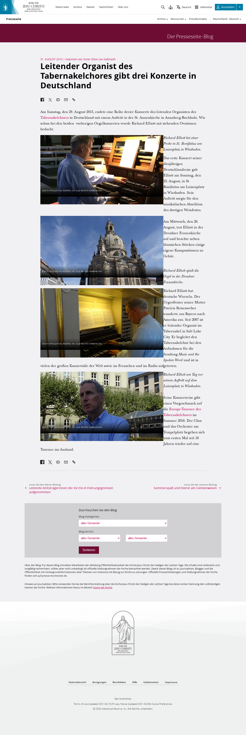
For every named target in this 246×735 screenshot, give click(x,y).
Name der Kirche (102, 587)
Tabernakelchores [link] (54, 117)
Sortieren (89, 550)
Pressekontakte (198, 19)
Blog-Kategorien (89, 516)
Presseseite (13, 19)
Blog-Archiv (86, 531)
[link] (42, 462)
